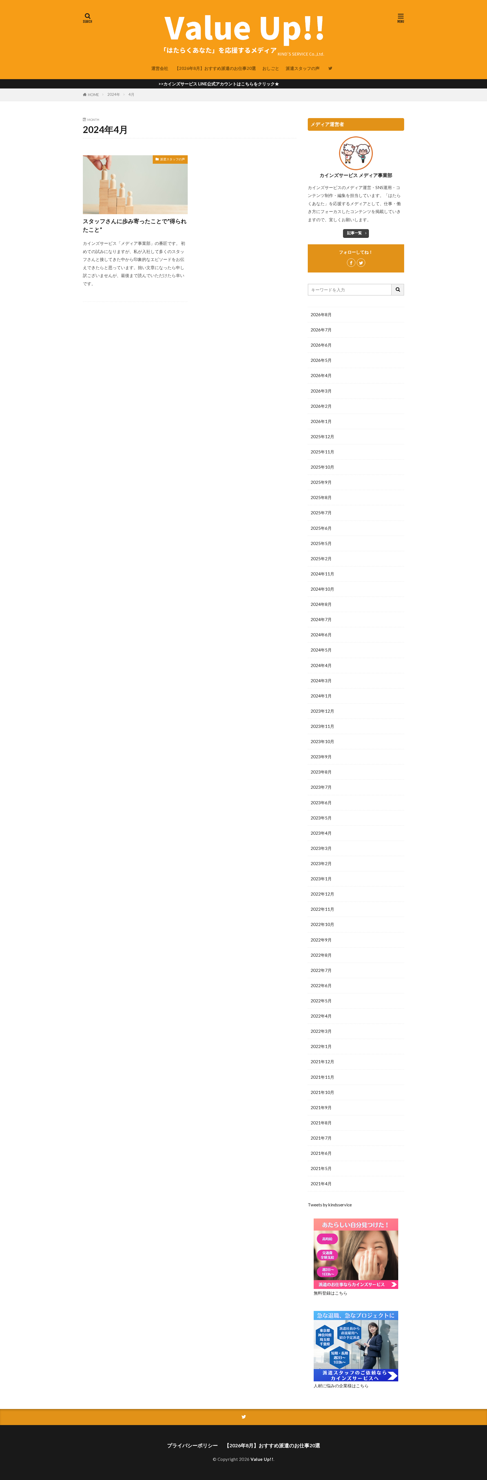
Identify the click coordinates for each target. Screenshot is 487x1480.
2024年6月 (321, 634)
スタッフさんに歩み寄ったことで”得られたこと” (135, 225)
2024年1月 (321, 695)
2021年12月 (322, 1061)
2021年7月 (321, 1137)
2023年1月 (321, 878)
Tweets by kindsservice (330, 1204)
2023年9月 (321, 756)
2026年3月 (321, 390)
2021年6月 (321, 1153)
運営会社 (159, 68)
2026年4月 (321, 375)
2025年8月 (321, 497)
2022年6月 (321, 985)
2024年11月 (322, 573)
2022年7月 (321, 970)
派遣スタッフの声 (303, 68)
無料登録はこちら (330, 1292)
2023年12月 (322, 711)
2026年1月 (321, 421)
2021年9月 (321, 1107)
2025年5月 (321, 543)
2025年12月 (322, 436)
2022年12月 (322, 893)
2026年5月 (321, 360)
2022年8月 (321, 955)
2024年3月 (321, 680)
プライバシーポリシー (192, 1445)
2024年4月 (321, 665)
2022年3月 (321, 1031)
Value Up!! (262, 1459)
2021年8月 (321, 1122)
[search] (398, 290)
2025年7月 (321, 512)
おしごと (270, 68)
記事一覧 (354, 233)
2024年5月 (321, 649)
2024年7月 (321, 619)
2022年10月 (322, 924)
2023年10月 (322, 741)
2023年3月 (321, 848)
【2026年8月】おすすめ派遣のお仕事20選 (215, 68)
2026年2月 (321, 406)
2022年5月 (321, 1000)
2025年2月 (321, 558)
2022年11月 (322, 909)
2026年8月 (321, 314)
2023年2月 (321, 863)
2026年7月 (321, 329)
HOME (93, 94)
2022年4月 (321, 1015)
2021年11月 (322, 1077)
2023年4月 (321, 833)
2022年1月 (321, 1046)
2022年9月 (321, 939)
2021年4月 (321, 1183)
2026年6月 (321, 344)
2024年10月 (322, 588)
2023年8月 (321, 771)
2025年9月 (321, 482)
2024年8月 (321, 604)
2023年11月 (322, 726)
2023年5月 (321, 817)
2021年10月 (322, 1092)
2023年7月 (321, 787)
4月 (131, 94)
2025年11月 (322, 451)
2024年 (113, 94)
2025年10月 (322, 466)
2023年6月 (321, 802)
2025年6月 (321, 528)
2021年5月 (321, 1168)
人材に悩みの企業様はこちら (341, 1385)
